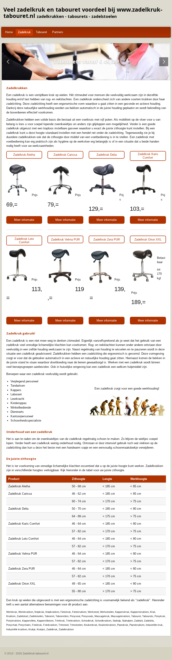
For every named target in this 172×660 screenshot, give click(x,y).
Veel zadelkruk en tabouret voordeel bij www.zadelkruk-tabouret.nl (82, 12)
